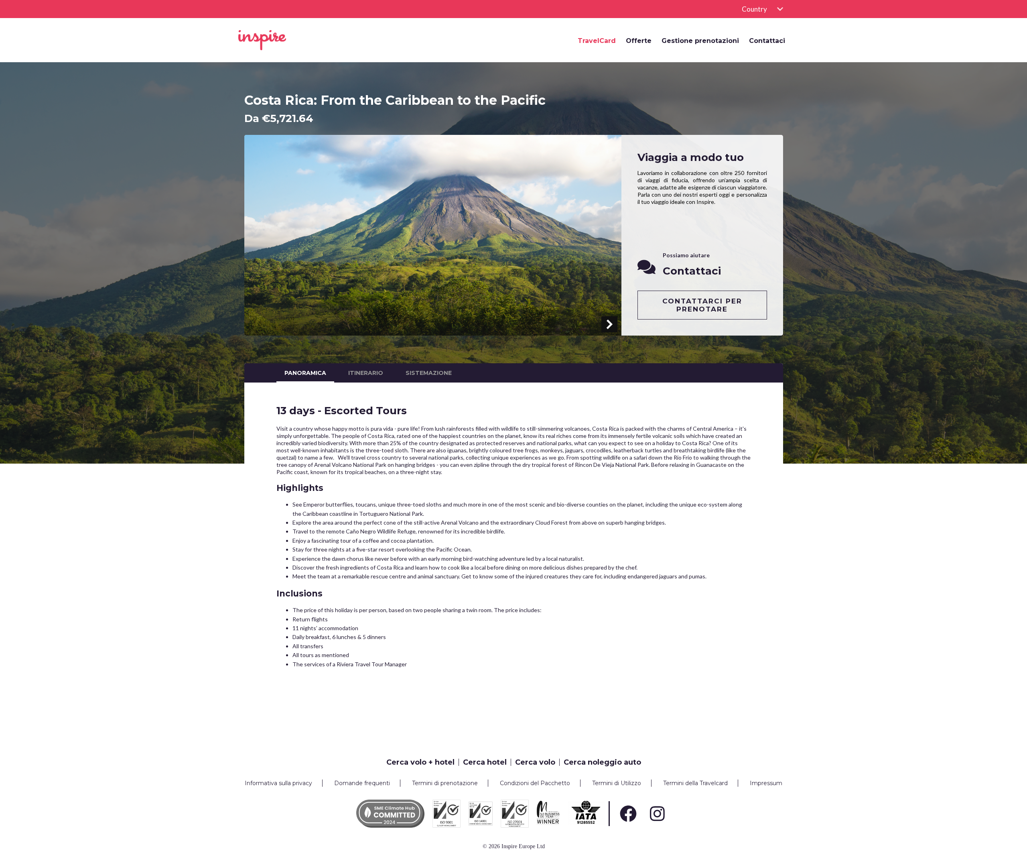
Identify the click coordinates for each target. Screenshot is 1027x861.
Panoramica (305, 373)
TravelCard (597, 41)
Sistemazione (429, 373)
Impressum (766, 783)
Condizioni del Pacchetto (535, 783)
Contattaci (767, 41)
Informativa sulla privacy (278, 783)
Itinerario (365, 373)
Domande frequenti (362, 783)
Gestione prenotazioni (700, 41)
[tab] (422, 762)
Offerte (639, 41)
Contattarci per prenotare (702, 305)
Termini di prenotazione (445, 783)
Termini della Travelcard (695, 783)
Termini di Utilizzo (616, 783)
